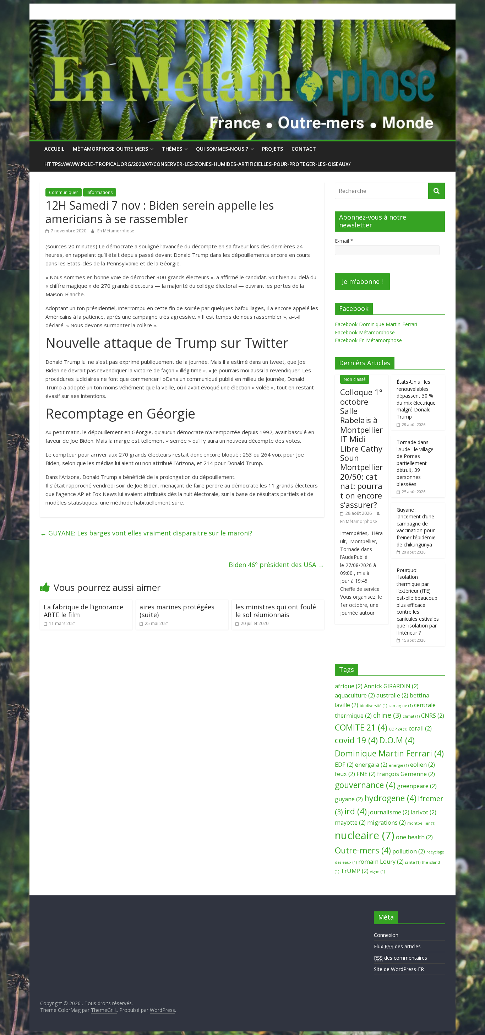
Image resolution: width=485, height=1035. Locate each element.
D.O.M (397, 740)
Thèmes (172, 148)
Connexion (386, 935)
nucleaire (364, 835)
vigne (377, 871)
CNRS (432, 715)
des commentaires (400, 957)
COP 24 (398, 729)
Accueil (54, 148)
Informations (100, 192)
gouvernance (365, 785)
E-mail (344, 240)
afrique (349, 686)
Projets (272, 148)
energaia (371, 765)
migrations (386, 822)
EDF (344, 765)
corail (420, 728)
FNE (366, 774)
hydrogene (390, 798)
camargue (400, 705)
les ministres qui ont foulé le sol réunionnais (275, 611)
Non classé (355, 379)
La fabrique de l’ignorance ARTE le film (83, 611)
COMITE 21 (361, 727)
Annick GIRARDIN (391, 686)
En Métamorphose (115, 231)
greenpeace (417, 786)
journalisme (388, 812)
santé (412, 862)
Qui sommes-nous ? (222, 148)
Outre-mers (363, 850)
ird (355, 811)
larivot (423, 812)
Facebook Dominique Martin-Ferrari (376, 324)
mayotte (350, 822)
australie (392, 695)
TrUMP (354, 871)
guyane (349, 799)
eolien (422, 765)
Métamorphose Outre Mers (110, 148)
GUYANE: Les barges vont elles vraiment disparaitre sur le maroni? (146, 533)
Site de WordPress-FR (399, 969)
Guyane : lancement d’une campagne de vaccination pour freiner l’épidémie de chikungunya (416, 527)
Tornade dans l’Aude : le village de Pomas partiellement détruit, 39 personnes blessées (415, 463)
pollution (408, 851)
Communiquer (63, 192)
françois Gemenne (406, 774)
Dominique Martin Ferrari (389, 753)
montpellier (421, 823)
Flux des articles (397, 946)
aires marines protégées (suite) (177, 611)
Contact (303, 148)
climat (411, 716)
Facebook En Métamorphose (368, 340)
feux (345, 774)
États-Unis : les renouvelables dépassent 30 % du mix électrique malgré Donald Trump (416, 399)
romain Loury (381, 862)
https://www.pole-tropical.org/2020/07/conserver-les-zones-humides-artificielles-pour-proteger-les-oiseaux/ (197, 164)
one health (414, 837)
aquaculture (355, 695)
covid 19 (356, 740)
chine (387, 715)
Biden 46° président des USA (276, 564)
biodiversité (373, 705)
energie (399, 765)
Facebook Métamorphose (365, 332)
